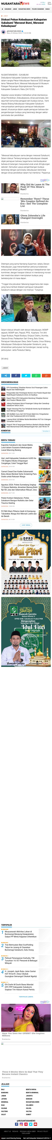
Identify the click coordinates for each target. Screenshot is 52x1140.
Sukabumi (8, 9)
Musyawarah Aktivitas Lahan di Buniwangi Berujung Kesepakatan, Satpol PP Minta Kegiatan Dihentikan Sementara (21, 935)
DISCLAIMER (26, 1133)
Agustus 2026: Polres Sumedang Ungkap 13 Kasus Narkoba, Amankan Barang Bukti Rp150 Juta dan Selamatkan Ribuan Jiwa (19, 487)
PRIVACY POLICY (42, 1131)
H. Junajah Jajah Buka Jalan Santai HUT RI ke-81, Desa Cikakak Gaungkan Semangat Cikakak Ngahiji (21, 974)
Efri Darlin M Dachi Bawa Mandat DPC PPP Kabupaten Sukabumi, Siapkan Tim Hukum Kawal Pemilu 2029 (20, 988)
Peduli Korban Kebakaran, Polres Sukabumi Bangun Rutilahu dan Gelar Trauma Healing (17, 500)
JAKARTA (29, 1096)
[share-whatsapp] (36, 375)
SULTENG (4, 1111)
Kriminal (4, 1102)
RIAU (3, 1105)
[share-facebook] (15, 375)
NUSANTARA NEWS (24, 9)
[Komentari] (46, 375)
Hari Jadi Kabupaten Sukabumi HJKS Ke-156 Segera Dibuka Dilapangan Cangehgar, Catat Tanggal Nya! (18, 460)
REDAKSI (15, 1131)
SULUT (3, 1114)
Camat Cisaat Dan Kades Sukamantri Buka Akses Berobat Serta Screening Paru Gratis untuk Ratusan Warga (19, 474)
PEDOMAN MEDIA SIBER (28, 1131)
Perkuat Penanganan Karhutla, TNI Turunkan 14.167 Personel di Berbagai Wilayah (21, 960)
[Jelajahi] (49, 3)
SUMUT (28, 1114)
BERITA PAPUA (31, 1089)
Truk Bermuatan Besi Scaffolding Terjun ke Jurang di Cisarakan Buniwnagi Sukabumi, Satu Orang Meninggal (19, 948)
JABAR (15, 9)
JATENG (4, 1099)
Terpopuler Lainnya (26, 997)
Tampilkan (46, 431)
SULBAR (4, 1108)
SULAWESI (29, 1105)
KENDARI (29, 1099)
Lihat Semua (26, 525)
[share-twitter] (26, 375)
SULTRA (29, 1111)
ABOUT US (7, 1131)
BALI (2, 1089)
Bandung (4, 1093)
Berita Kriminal (32, 1093)
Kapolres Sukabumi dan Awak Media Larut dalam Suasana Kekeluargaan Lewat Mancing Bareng (17, 447)
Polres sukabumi (38, 9)
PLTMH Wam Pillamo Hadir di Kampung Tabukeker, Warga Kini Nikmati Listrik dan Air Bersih (19, 513)
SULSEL (28, 1108)
